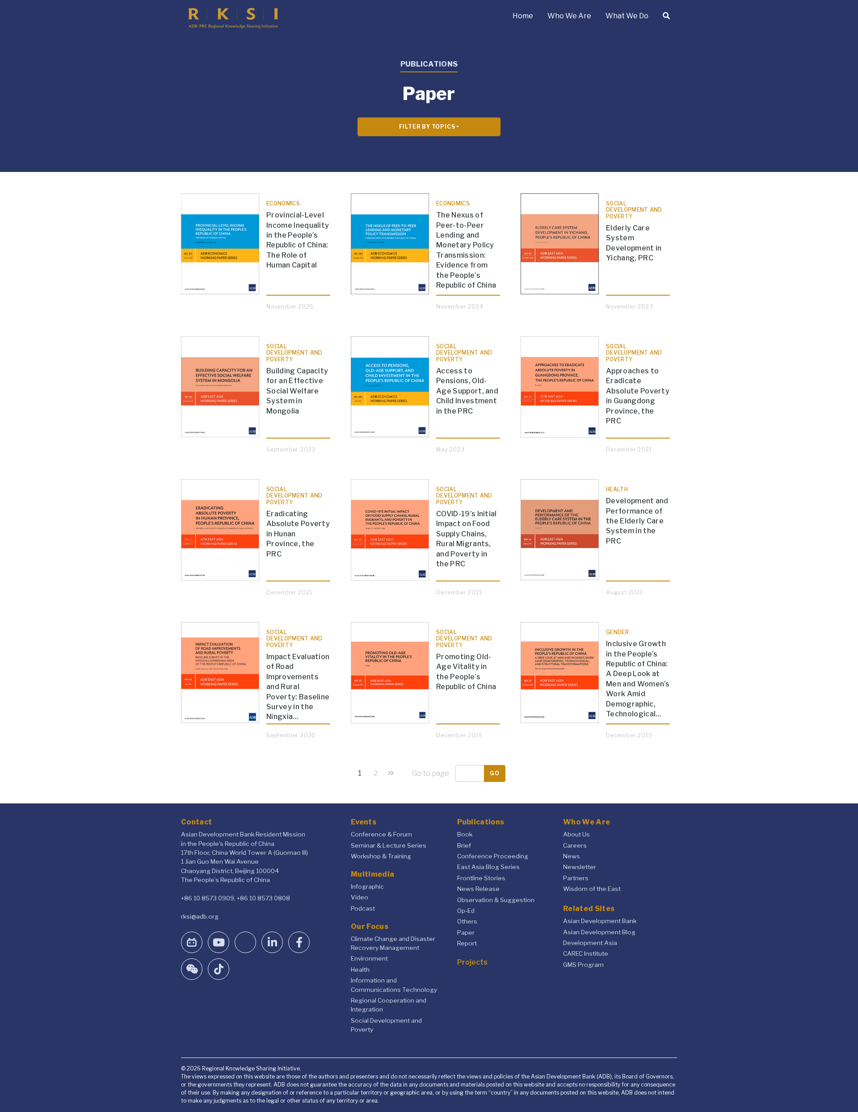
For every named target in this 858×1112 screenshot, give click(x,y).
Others (467, 921)
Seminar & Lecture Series (388, 845)
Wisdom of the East (592, 888)
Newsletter (579, 866)
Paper (466, 932)
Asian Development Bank (599, 920)
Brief (464, 845)
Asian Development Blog (599, 932)
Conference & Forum (381, 834)
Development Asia (590, 942)
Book (464, 834)
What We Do (627, 16)
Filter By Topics (427, 126)
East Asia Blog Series (488, 866)
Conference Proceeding (492, 856)
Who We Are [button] (569, 16)
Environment (369, 958)
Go (495, 773)
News (571, 856)
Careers (575, 845)
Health (360, 969)
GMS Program (583, 964)
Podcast (363, 908)
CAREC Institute (585, 953)
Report (467, 943)
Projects (472, 962)
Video (359, 897)
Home (523, 16)
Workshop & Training (381, 856)
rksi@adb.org (200, 916)
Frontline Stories (481, 878)
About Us (576, 834)
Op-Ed (466, 910)
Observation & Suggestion (495, 899)
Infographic (367, 886)
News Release (478, 888)
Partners (576, 878)
